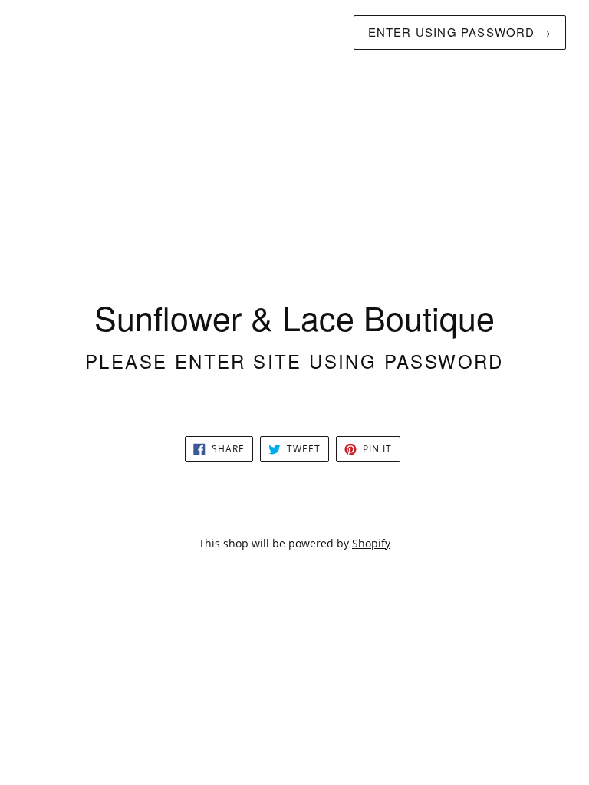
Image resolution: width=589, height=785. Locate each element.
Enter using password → (459, 32)
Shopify (371, 543)
